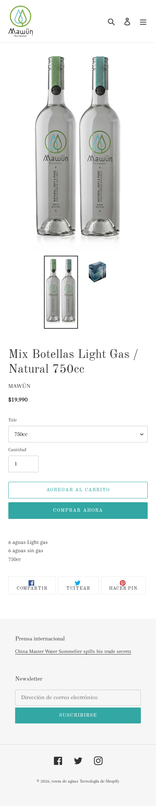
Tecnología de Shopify (99, 781)
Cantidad (17, 449)
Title (12, 420)
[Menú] (143, 21)
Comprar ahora (78, 510)
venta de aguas (64, 781)
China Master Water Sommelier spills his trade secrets (73, 651)
